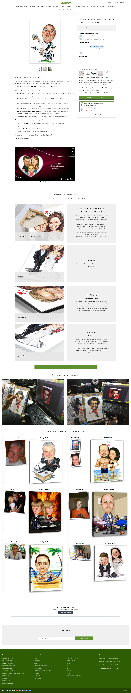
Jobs (68, 668)
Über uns (36, 658)
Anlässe (61, 9)
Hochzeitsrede (6, 680)
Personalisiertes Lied (81, 6)
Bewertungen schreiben (65, 612)
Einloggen (110, 2)
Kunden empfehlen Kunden (74, 675)
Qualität (36, 673)
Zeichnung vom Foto (7, 670)
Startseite (57, 14)
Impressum (37, 660)
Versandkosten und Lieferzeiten (42, 670)
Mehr (104, 6)
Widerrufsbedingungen (40, 665)
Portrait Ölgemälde (67, 6)
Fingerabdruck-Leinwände (49, 6)
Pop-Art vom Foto (34, 6)
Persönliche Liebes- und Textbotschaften (13, 673)
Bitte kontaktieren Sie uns (22, 138)
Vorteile (69, 670)
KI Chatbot (5, 678)
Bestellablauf (37, 678)
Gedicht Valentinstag (7, 683)
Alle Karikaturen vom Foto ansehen (65, 367)
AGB (35, 663)
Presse (68, 665)
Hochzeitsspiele (96, 6)
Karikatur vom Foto (21, 6)
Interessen (111, 6)
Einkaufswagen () (120, 2)
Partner (69, 663)
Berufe (69, 9)
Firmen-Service (71, 660)
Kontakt (69, 673)
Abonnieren (84, 638)
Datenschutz (37, 668)
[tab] (39, 69)
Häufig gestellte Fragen (73, 658)
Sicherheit (37, 675)
